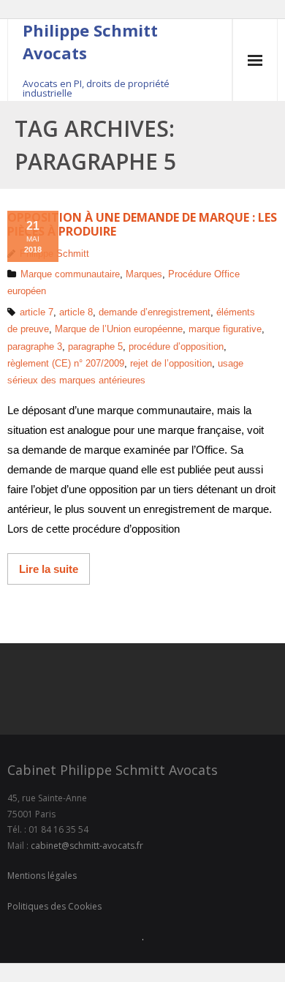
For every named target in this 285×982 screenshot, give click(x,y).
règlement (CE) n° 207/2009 (65, 363)
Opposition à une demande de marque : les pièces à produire (142, 224)
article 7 (36, 312)
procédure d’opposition (176, 346)
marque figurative (225, 328)
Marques (144, 274)
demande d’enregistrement (154, 312)
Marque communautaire (70, 274)
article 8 (76, 312)
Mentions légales (42, 875)
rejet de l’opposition (171, 363)
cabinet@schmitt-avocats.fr (87, 845)
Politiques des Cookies (54, 906)
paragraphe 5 (95, 346)
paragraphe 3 (34, 346)
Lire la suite (48, 569)
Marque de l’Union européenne (119, 328)
